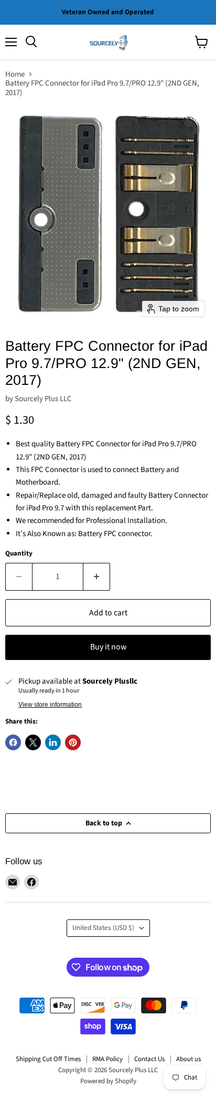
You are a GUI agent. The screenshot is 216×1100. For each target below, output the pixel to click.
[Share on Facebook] (13, 742)
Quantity (19, 554)
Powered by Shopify (108, 1081)
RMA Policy (107, 1059)
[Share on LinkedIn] (53, 742)
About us (188, 1059)
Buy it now (108, 647)
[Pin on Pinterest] (73, 742)
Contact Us (149, 1059)
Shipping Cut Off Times (48, 1059)
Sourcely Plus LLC (43, 398)
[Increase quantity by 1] (96, 576)
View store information (50, 704)
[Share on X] (33, 742)
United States (103, 928)
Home (15, 74)
